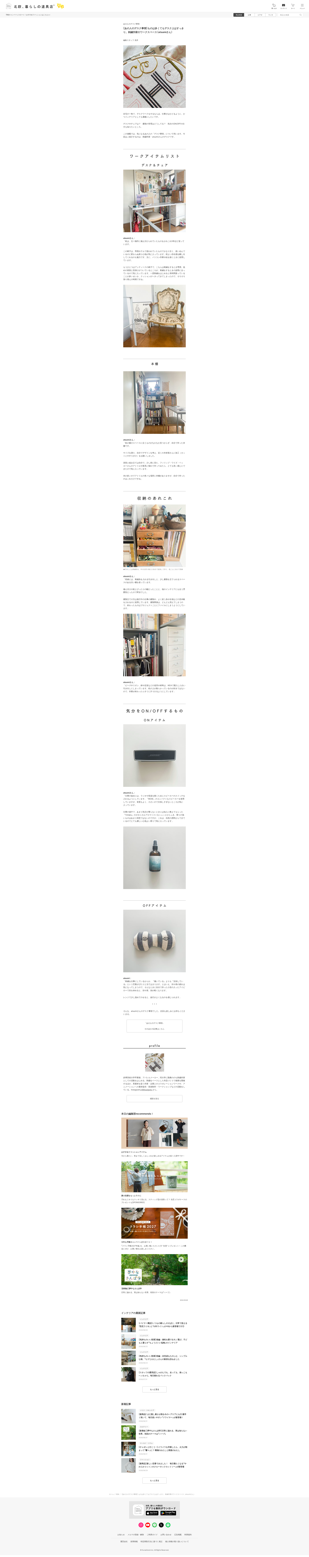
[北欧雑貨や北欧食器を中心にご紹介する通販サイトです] (34, 6)
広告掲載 (178, 1534)
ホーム (111, 1494)
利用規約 (188, 1534)
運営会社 (124, 1541)
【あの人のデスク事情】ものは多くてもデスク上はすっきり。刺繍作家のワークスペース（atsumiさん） (158, 1494)
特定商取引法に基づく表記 (151, 1541)
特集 (117, 1494)
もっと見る (154, 1389)
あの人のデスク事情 (131, 24)
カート (293, 8)
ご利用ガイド (152, 1534)
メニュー (302, 8)
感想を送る (154, 1098)
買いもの (274, 8)
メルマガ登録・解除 (136, 1534)
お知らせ (121, 1534)
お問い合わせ (166, 1534)
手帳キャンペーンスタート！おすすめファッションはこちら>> (28, 15)
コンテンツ (283, 8)
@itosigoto (147, 1089)
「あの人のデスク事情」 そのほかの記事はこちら (154, 1026)
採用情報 (134, 1541)
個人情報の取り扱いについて (177, 1541)
